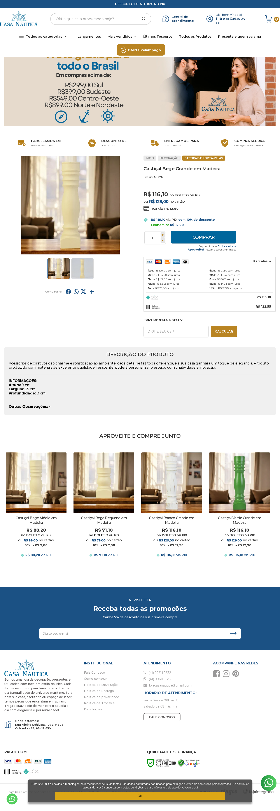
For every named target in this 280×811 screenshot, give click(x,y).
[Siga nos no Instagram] (227, 673)
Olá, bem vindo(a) (228, 14)
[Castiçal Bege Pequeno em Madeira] (103, 508)
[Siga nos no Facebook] (217, 673)
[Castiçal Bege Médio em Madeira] (36, 508)
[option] (38, 143)
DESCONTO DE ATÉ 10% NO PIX (140, 4)
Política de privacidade (101, 697)
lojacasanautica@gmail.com (170, 685)
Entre (220, 19)
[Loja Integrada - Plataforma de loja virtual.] (258, 791)
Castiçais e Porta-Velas (203, 158)
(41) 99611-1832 (159, 673)
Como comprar (95, 679)
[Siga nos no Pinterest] (236, 673)
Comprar (203, 237)
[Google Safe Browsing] (189, 762)
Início (150, 158)
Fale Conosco (94, 672)
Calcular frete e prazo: (163, 320)
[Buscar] (142, 19)
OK (140, 796)
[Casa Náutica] (19, 19)
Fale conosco (162, 717)
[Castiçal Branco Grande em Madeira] (171, 508)
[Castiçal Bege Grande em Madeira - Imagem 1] (58, 268)
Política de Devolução (101, 685)
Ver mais (36, 559)
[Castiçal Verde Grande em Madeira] (239, 508)
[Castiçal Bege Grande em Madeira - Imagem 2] (82, 268)
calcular (224, 331)
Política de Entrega (99, 691)
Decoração (169, 158)
